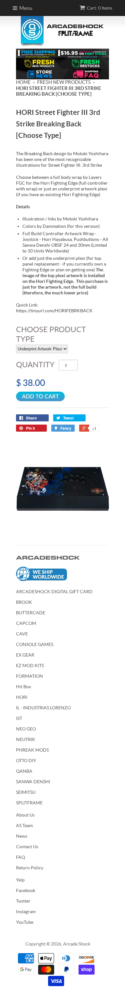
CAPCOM (26, 623)
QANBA (24, 771)
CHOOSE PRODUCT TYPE (51, 334)
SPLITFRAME (29, 802)
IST (19, 718)
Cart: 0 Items (99, 8)
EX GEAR (25, 655)
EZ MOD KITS (30, 665)
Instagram (26, 911)
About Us (25, 815)
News (21, 836)
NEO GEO (26, 728)
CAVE (22, 633)
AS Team (24, 825)
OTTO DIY (26, 760)
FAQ (20, 857)
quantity (35, 364)
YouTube (24, 922)
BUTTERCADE (30, 612)
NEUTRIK (25, 739)
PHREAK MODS (32, 750)
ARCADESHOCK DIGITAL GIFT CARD (54, 591)
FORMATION (29, 676)
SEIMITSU (26, 792)
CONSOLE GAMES (34, 644)
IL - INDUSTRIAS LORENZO (43, 707)
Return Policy (29, 867)
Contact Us (27, 846)
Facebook (25, 890)
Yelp (20, 879)
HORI (21, 697)
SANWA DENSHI (33, 781)
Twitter (23, 901)
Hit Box (23, 686)
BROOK (24, 602)
